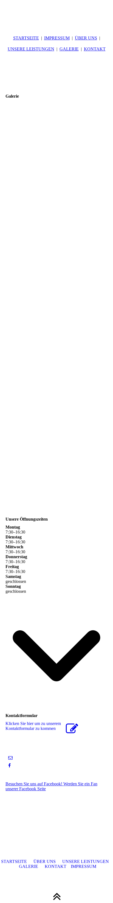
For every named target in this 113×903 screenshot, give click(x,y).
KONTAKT (95, 49)
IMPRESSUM (57, 38)
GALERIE (69, 49)
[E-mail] (10, 757)
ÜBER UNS (86, 38)
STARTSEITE (26, 38)
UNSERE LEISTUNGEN (31, 49)
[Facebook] (9, 765)
